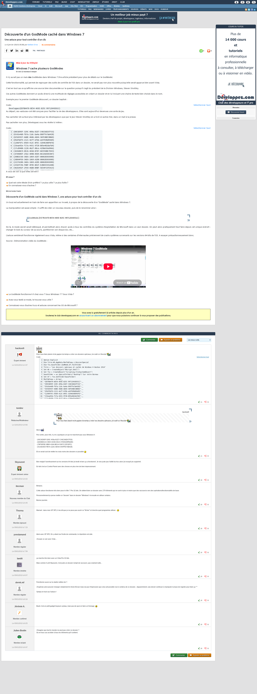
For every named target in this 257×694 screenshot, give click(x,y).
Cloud (40, 6)
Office (109, 6)
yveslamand (20, 534)
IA (45, 6)
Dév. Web (74, 6)
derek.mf (19, 582)
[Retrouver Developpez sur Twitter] (249, 10)
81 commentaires (48, 45)
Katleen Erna (32, 45)
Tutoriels (47, 2)
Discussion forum (237, 112)
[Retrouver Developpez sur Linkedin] (255, 10)
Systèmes (126, 6)
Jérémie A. (19, 606)
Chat (72, 2)
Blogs (64, 2)
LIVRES (108, 9)
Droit (114, 2)
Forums (36, 2)
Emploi (95, 2)
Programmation (91, 6)
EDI (81, 6)
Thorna (19, 510)
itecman (20, 486)
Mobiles (117, 6)
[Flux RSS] (246, 10)
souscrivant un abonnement (93, 315)
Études (105, 2)
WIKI (150, 9)
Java (66, 6)
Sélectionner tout (202, 105)
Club (122, 2)
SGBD (102, 6)
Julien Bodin (19, 630)
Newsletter (84, 2)
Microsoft (58, 6)
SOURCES (134, 9)
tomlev (19, 408)
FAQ (56, 2)
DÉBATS (143, 9)
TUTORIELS (82, 9)
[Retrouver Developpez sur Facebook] (252, 10)
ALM (50, 6)
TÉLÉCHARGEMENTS (121, 9)
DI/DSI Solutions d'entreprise (24, 6)
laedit (19, 558)
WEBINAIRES (98, 9)
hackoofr (19, 348)
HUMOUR (164, 9)
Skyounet (20, 462)
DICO (157, 9)
